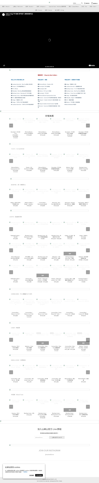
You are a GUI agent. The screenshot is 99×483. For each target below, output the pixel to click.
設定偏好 (31, 475)
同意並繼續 (39, 475)
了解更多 (25, 472)
